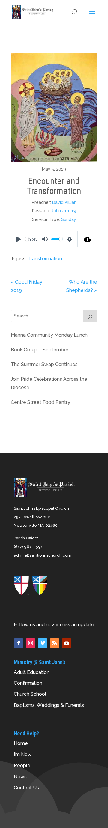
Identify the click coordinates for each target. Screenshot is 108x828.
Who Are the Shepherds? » (81, 286)
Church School (30, 694)
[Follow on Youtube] (66, 643)
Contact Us (26, 788)
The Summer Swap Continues (44, 364)
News (20, 776)
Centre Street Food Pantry (40, 402)
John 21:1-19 (63, 210)
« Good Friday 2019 (26, 286)
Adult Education (32, 672)
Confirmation (28, 683)
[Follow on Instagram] (30, 643)
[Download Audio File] (87, 239)
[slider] (27, 239)
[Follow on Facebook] (18, 643)
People (22, 765)
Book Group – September (39, 350)
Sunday (68, 219)
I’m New (23, 754)
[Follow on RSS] (54, 643)
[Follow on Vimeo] (42, 643)
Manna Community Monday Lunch (49, 335)
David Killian (64, 202)
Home (21, 743)
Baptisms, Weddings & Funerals (49, 705)
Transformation (45, 258)
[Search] (90, 316)
